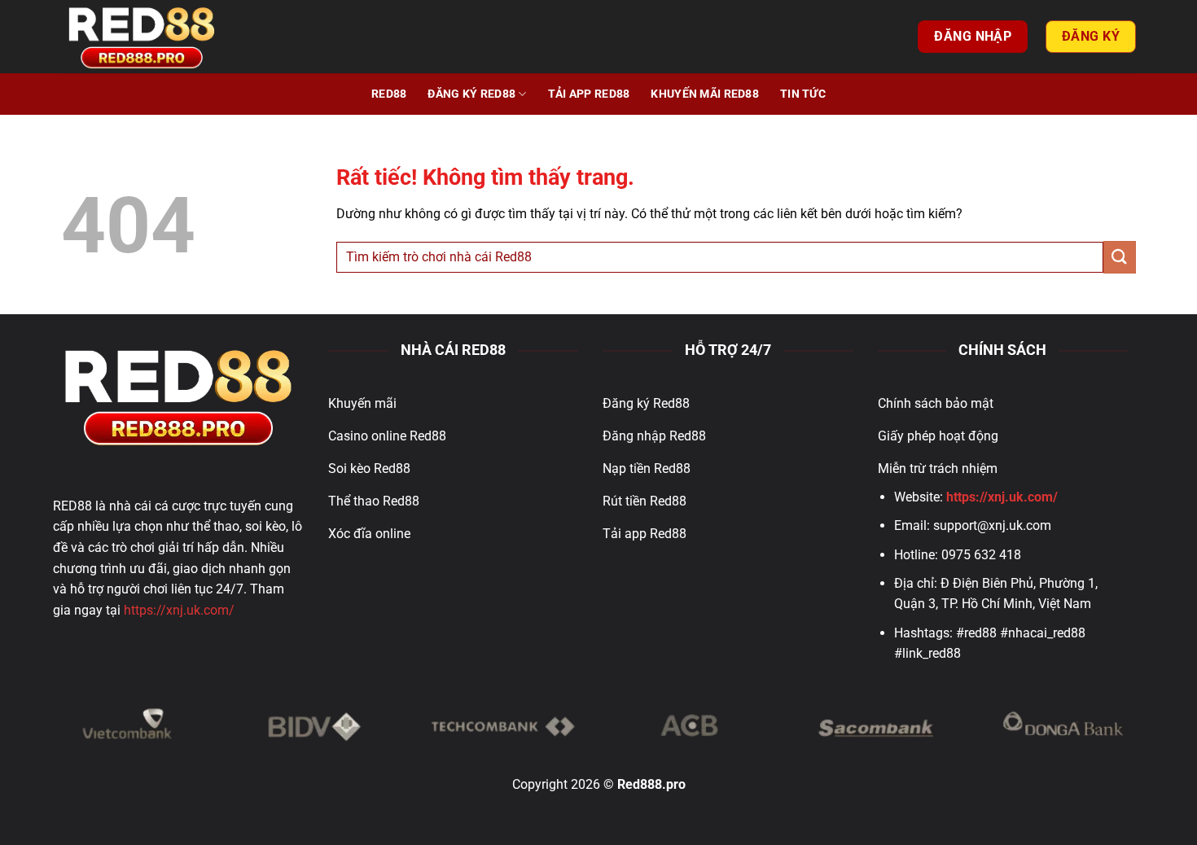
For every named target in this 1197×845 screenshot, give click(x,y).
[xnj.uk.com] (142, 36)
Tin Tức (803, 94)
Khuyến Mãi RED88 (705, 94)
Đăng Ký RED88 (471, 94)
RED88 (388, 94)
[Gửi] (1119, 257)
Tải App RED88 (589, 94)
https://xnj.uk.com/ (179, 610)
